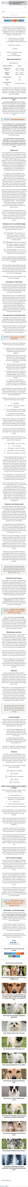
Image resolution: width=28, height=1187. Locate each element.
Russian (2, 1186)
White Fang (5, 2)
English (3, 11)
